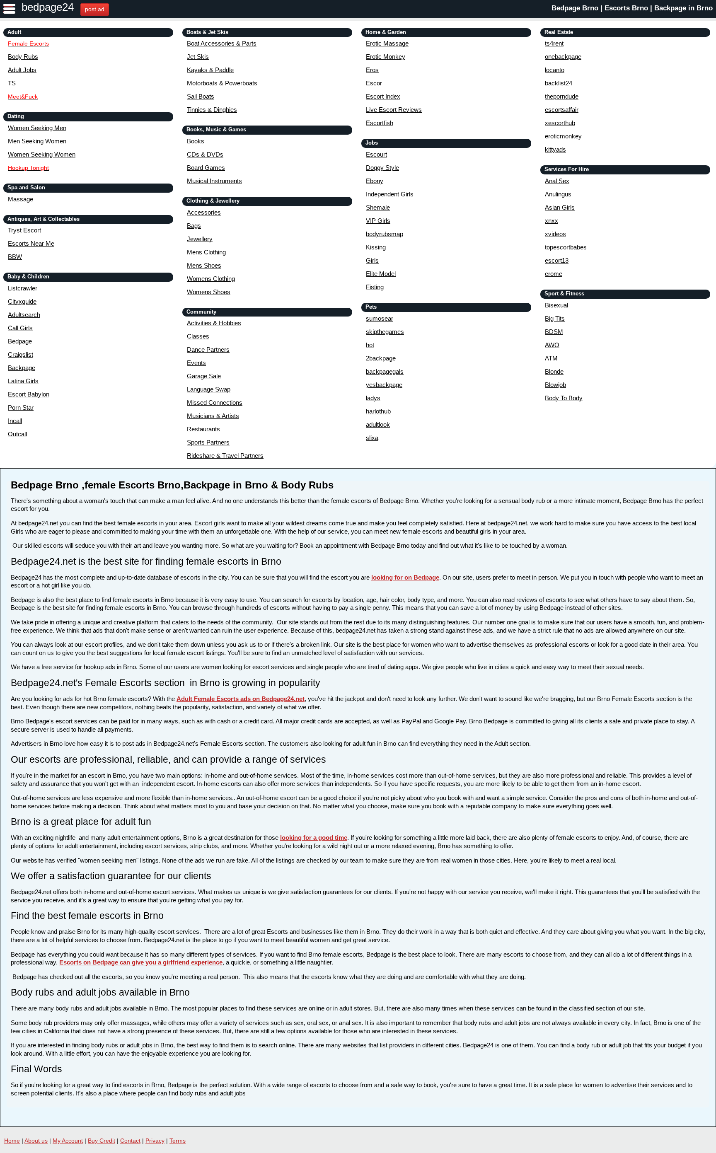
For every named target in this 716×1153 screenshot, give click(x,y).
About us (36, 1140)
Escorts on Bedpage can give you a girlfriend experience (141, 962)
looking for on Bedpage (405, 577)
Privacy (154, 1140)
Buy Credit (101, 1140)
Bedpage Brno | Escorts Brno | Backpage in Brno (632, 8)
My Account (68, 1140)
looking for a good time (313, 837)
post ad (94, 9)
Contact (130, 1140)
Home (12, 1140)
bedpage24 (48, 7)
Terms (177, 1140)
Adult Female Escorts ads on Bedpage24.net (241, 698)
